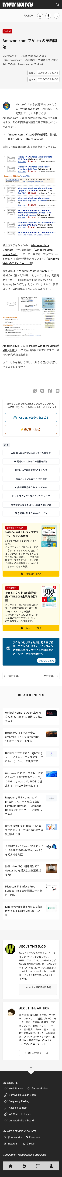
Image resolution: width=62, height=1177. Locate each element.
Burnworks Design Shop (22, 1094)
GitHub (30, 1143)
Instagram (13, 1143)
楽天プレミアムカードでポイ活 (31, 478)
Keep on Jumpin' (18, 1107)
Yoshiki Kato (16, 1088)
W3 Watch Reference (20, 1114)
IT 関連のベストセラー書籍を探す (31, 461)
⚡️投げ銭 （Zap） (31, 429)
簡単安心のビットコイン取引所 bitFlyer (31, 504)
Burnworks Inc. (40, 1088)
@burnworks (15, 1137)
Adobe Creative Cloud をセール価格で (31, 452)
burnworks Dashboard (21, 1120)
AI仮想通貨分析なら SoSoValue (31, 487)
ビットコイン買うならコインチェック (31, 496)
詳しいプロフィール (38, 1052)
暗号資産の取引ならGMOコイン (31, 513)
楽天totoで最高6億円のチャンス (31, 470)
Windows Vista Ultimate (33, 271)
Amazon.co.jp (11, 345)
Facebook (34, 1137)
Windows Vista (30, 109)
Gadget (7, 31)
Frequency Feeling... (20, 1101)
